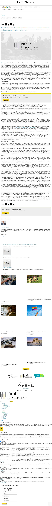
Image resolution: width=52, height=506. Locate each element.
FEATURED (4, 408)
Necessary (3, 441)
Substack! (31, 382)
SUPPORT (4, 418)
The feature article (5, 62)
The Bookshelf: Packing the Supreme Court (36, 362)
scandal (19, 131)
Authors (5, 414)
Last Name (6, 498)
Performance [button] (2, 466)
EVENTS (3, 411)
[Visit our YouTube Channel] (2, 420)
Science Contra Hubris (7, 267)
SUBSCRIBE (4, 416)
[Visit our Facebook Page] (0, 420)
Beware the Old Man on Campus (8, 331)
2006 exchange (18, 127)
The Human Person (17, 7)
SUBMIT (3, 417)
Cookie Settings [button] (3, 426)
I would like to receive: (8, 488)
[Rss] (32, 385)
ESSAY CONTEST (5, 409)
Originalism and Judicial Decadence (9, 364)
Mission (5, 404)
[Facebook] (19, 385)
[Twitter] (22, 385)
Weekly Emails (9, 490)
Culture (3, 13)
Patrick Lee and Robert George (28, 127)
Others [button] (1, 479)
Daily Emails (9, 489)
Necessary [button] (2, 440)
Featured (6, 413)
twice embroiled (13, 131)
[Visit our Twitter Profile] (1, 420)
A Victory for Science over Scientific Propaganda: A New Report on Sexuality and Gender (20, 244)
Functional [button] (2, 461)
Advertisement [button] (3, 475)
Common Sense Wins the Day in (39, 299)
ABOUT (3, 403)
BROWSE (3, 412)
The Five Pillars (7, 406)
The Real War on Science (7, 255)
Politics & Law (37, 7)
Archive (5, 415)
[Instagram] (26, 385)
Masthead (6, 405)
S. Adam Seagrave (13, 20)
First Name (6, 495)
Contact (5, 407)
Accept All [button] (8, 426)
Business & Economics (18, 9)
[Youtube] (29, 385)
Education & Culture (6, 9)
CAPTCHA (5, 501)
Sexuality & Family (27, 7)
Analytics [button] (1, 470)
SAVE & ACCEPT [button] (3, 482)
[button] (6, 24)
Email (5, 491)
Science (3, 15)
